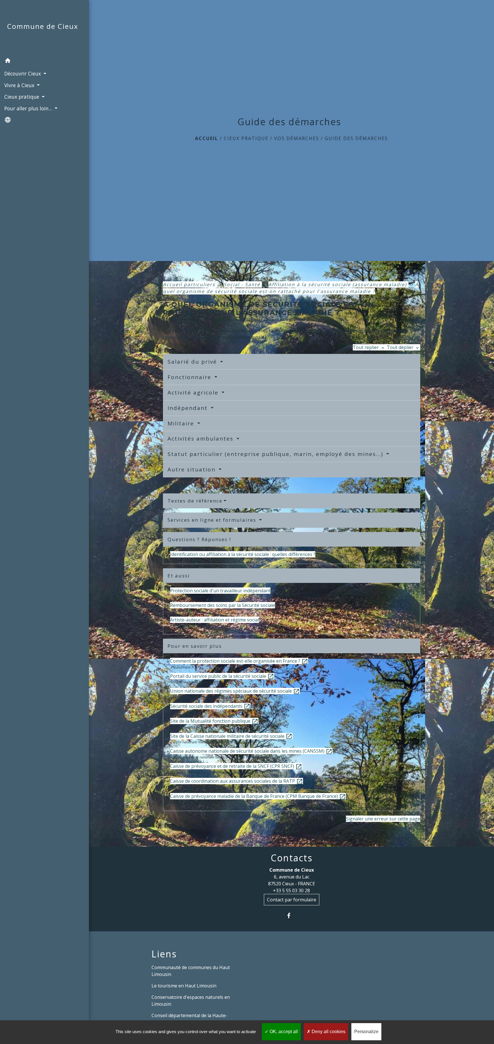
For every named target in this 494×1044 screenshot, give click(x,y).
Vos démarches (296, 138)
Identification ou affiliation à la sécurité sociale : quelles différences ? (242, 554)
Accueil (206, 138)
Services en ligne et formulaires (213, 520)
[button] (44, 61)
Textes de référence (195, 500)
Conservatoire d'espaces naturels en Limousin (191, 1000)
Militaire (182, 423)
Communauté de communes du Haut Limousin (191, 970)
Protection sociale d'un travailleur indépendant (220, 590)
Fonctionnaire (190, 377)
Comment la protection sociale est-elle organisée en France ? (239, 661)
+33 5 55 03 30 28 (291, 890)
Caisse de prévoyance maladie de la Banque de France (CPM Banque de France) (258, 796)
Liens (164, 954)
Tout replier (369, 347)
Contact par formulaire (291, 899)
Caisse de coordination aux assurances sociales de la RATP (236, 781)
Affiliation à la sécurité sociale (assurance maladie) (338, 284)
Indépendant (189, 408)
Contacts (291, 857)
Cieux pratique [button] (22, 96)
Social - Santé (243, 284)
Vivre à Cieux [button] (20, 85)
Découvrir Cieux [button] (23, 73)
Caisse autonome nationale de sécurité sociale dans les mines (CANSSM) (251, 751)
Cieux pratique (246, 138)
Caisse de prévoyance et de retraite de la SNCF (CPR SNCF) (236, 766)
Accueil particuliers (190, 284)
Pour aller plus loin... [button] (28, 108)
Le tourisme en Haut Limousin (184, 986)
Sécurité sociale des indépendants (210, 706)
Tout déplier (403, 347)
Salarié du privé (193, 361)
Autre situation (193, 469)
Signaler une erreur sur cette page (383, 819)
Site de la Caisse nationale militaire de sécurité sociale (231, 736)
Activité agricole (194, 392)
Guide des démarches (356, 138)
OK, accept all (283, 1031)
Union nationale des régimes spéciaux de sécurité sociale (235, 691)
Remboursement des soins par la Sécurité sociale (222, 605)
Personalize (366, 1031)
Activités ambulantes (201, 438)
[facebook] (291, 915)
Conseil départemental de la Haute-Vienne (189, 1018)
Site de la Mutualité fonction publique (214, 721)
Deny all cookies (327, 1031)
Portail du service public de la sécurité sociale (222, 676)
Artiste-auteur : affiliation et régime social (214, 620)
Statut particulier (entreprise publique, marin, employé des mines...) (276, 454)
